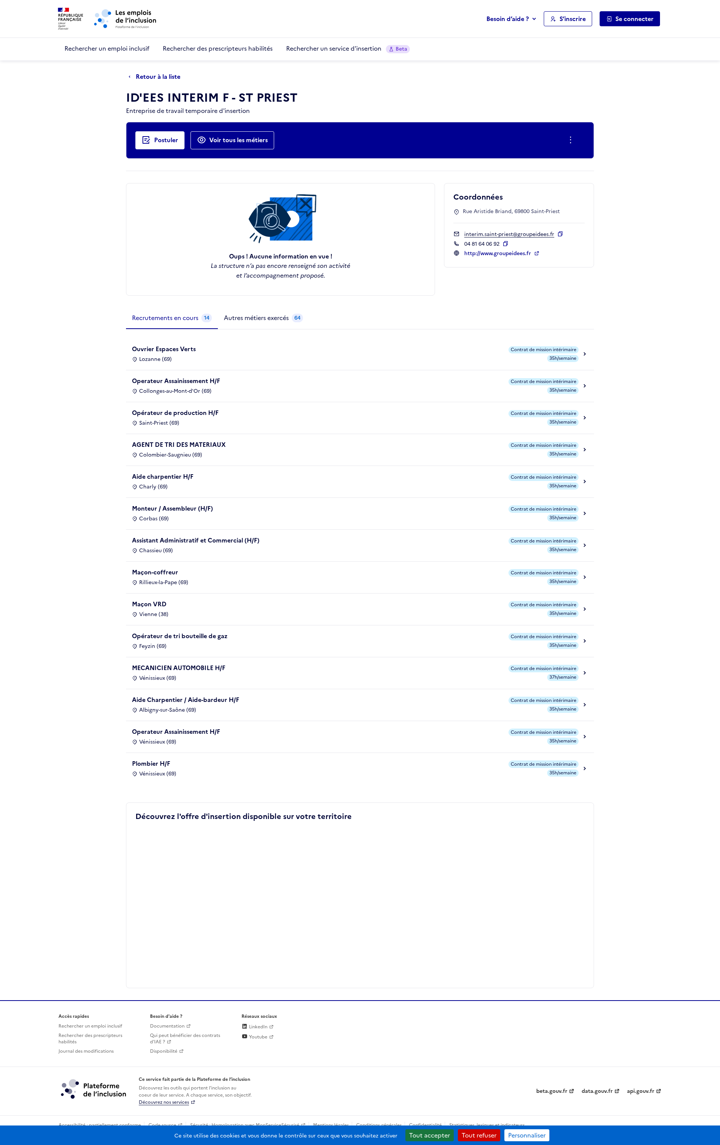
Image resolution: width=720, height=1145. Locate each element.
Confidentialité (425, 1125)
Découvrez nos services (164, 1102)
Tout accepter (429, 1135)
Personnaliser (527, 1135)
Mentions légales (331, 1125)
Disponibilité (163, 1051)
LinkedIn (257, 1026)
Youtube (257, 1037)
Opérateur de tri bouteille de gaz (180, 635)
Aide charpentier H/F (163, 476)
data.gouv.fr (597, 1091)
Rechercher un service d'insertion (346, 48)
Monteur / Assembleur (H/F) (172, 508)
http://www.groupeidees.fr (498, 253)
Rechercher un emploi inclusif (106, 48)
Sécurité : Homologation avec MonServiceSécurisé (244, 1125)
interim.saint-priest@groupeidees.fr (509, 234)
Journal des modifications (86, 1051)
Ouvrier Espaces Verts (164, 348)
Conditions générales (379, 1125)
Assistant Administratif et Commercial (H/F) (196, 540)
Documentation (167, 1026)
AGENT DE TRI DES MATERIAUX (179, 444)
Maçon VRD (149, 604)
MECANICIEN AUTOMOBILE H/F (178, 667)
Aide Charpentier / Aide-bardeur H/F (185, 699)
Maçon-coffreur (155, 572)
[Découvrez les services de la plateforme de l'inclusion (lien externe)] (94, 1088)
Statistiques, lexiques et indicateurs (487, 1125)
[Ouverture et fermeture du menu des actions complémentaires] (572, 140)
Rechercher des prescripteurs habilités (218, 48)
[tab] (172, 318)
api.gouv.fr (640, 1091)
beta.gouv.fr (551, 1091)
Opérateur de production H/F (175, 412)
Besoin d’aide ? (507, 18)
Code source (162, 1125)
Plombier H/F (151, 763)
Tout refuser (479, 1135)
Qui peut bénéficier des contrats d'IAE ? (185, 1038)
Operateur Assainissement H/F (176, 380)
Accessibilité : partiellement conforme (99, 1125)
